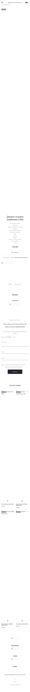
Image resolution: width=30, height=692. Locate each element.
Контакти (15, 681)
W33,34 (16, 257)
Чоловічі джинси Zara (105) (22, 624)
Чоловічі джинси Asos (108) (7, 504)
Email (3, 358)
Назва (3, 352)
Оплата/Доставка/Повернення (15, 684)
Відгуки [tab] (18, 284)
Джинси (20, 257)
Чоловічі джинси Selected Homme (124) (7, 624)
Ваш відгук (4, 342)
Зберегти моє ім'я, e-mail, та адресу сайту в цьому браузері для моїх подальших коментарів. (15, 366)
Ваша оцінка (5, 337)
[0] (28, 2)
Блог (15, 678)
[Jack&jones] (6, 267)
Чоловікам (24, 257)
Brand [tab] (10, 284)
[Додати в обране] (13, 392)
